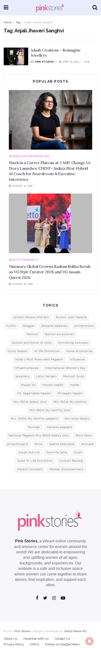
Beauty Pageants (23, 260)
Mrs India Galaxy (77, 418)
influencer (77, 359)
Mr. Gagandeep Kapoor (34, 393)
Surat (78, 452)
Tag (18, 22)
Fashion (32, 334)
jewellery (22, 376)
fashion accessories (59, 334)
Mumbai (34, 427)
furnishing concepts (73, 342)
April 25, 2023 (70, 61)
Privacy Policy (14, 644)
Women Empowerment (66, 469)
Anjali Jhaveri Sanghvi (38, 22)
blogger (29, 325)
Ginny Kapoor (18, 351)
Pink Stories (44, 61)
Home (8, 22)
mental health (52, 385)
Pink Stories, (26, 541)
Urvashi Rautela (71, 460)
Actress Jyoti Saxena (71, 317)
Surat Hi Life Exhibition (35, 460)
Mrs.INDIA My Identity (70, 402)
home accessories (79, 351)
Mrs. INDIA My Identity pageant (34, 418)
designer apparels (54, 325)
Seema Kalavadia (62, 444)
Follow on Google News (62, 644)
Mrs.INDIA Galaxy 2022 (30, 402)
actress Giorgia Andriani (31, 317)
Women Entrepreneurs (29, 156)
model (74, 385)
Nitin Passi (84, 435)
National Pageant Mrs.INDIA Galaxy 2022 (39, 435)
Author (11, 325)
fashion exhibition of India (32, 342)
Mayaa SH (28, 385)
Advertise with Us (36, 638)
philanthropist (17, 444)
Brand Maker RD (75, 631)
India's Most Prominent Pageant (39, 359)
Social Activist (29, 452)
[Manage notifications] (89, 641)
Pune (38, 444)
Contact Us (62, 638)
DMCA (34, 644)
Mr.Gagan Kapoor (70, 393)
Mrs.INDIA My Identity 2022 (50, 410)
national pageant (59, 427)
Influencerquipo (27, 368)
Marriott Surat (73, 376)
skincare (87, 444)
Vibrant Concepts (30, 469)
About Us (10, 638)
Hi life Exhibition (47, 351)
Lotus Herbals (46, 376)
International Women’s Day (65, 368)
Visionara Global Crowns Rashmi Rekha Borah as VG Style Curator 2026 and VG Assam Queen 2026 (49, 272)
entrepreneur (84, 325)
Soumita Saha (56, 452)
